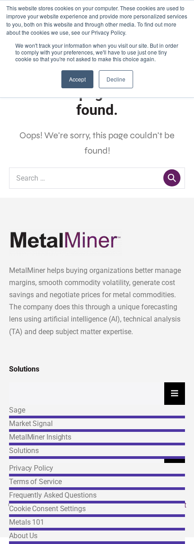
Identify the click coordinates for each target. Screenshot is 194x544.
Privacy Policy (31, 468)
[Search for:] (97, 177)
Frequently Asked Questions (52, 495)
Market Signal (31, 423)
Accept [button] (77, 79)
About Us (23, 535)
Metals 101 (26, 522)
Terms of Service (35, 481)
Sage (17, 410)
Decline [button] (115, 79)
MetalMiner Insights (40, 437)
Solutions (24, 450)
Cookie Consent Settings (47, 508)
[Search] (171, 177)
